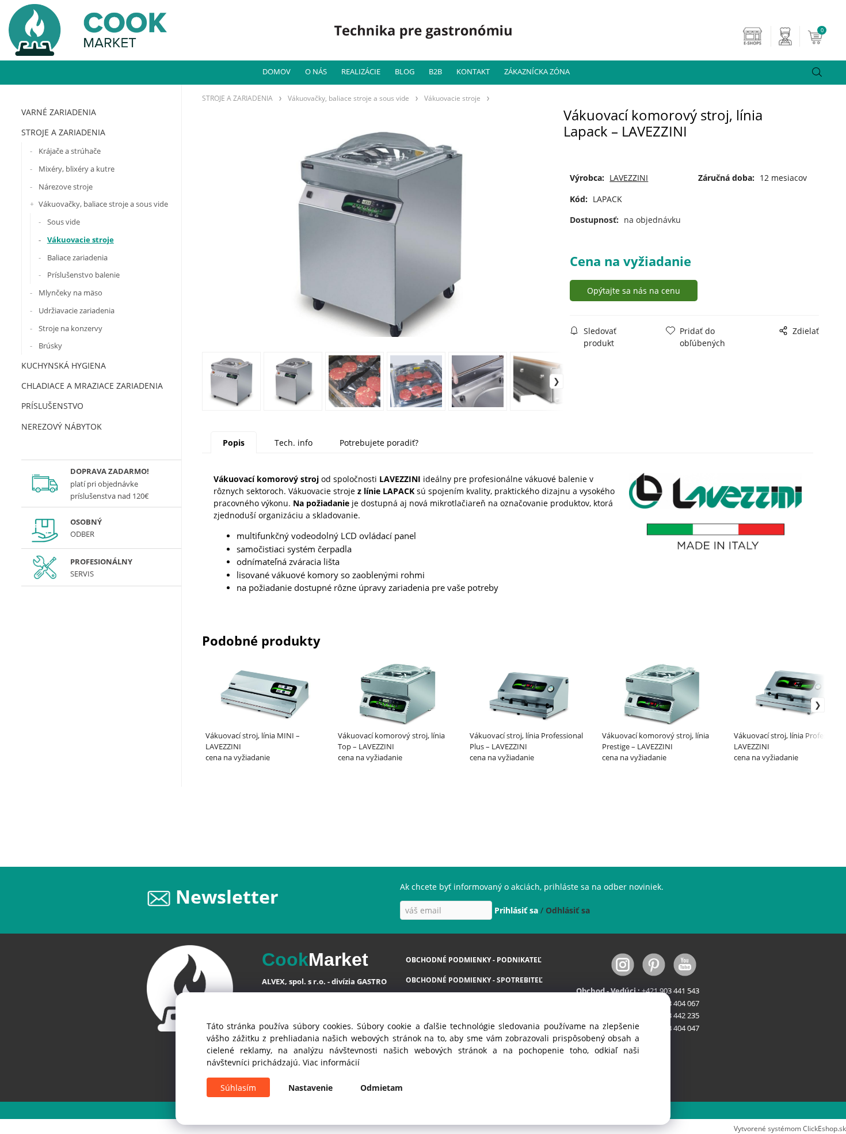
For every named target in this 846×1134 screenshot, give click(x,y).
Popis (234, 442)
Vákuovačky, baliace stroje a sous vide (103, 204)
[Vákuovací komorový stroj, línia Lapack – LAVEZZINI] (382, 233)
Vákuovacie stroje (80, 239)
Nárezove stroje (66, 186)
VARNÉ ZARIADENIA (58, 112)
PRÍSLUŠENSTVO (52, 405)
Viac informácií (331, 1062)
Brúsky (50, 345)
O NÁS (316, 71)
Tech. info (294, 442)
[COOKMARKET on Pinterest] (654, 963)
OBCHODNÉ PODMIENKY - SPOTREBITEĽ (474, 980)
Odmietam (381, 1087)
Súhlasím (238, 1087)
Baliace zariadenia (77, 257)
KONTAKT (473, 71)
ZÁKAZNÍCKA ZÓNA (537, 71)
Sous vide (63, 222)
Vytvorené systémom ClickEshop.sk (790, 1128)
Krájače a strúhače (70, 151)
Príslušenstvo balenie (83, 275)
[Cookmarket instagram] (623, 963)
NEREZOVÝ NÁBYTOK (61, 426)
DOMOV (276, 71)
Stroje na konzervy (70, 328)
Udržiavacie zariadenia (77, 310)
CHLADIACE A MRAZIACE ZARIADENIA (92, 385)
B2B (435, 71)
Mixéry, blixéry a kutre (77, 169)
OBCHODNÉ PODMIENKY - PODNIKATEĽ (474, 960)
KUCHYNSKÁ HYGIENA (63, 365)
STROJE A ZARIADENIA (63, 132)
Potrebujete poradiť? (379, 442)
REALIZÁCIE (360, 71)
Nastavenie (310, 1087)
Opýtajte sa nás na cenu (633, 290)
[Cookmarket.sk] (83, 26)
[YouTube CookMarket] (684, 963)
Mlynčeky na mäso (70, 292)
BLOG (404, 71)
